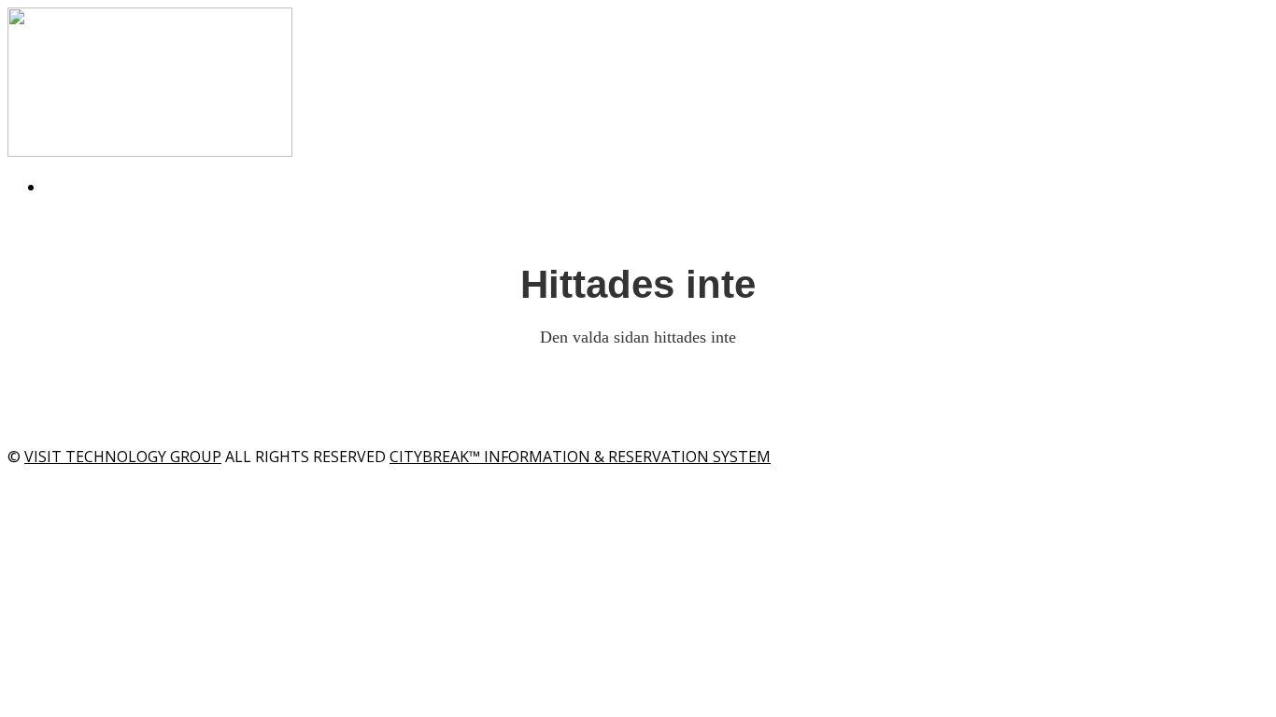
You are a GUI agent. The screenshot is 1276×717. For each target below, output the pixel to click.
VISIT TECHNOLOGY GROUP (122, 456)
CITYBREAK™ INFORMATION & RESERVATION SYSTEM (580, 456)
